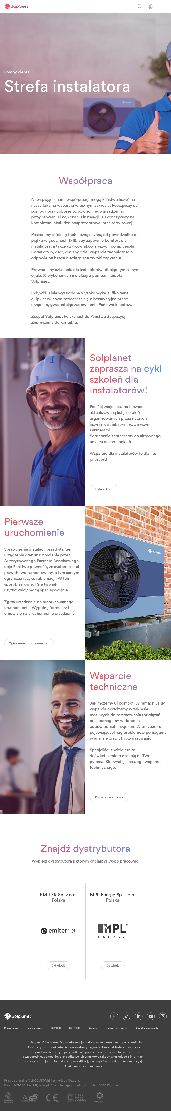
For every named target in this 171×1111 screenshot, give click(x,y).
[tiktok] (126, 1017)
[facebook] (114, 1017)
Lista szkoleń (104, 489)
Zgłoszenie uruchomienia (29, 643)
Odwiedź (58, 965)
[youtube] (151, 1017)
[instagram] (163, 1017)
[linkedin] (139, 1017)
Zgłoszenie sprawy (109, 797)
